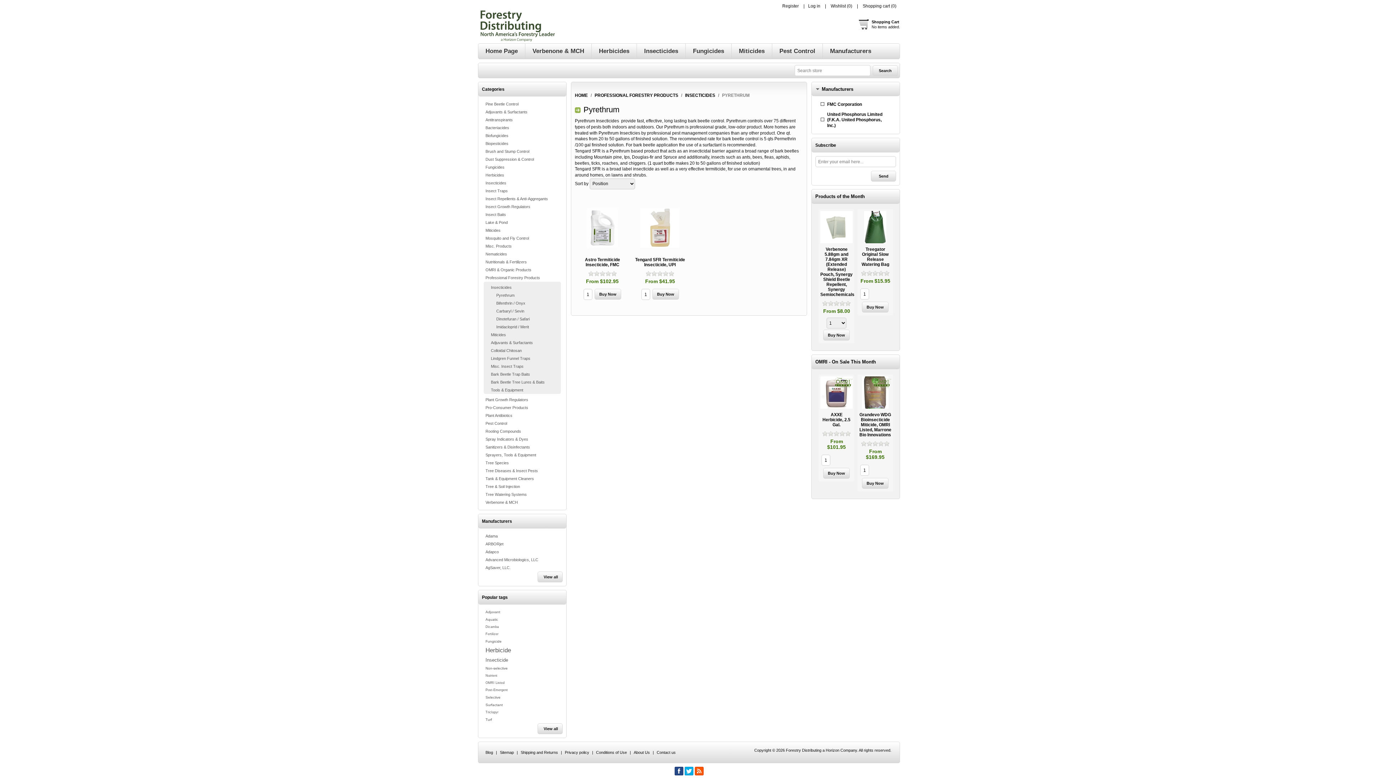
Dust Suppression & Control (510, 159)
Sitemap (507, 752)
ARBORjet (494, 544)
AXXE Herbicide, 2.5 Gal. (836, 419)
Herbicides (495, 175)
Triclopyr (492, 712)
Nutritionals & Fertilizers (506, 262)
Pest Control (496, 423)
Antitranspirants (499, 120)
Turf (489, 720)
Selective (493, 697)
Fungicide (494, 641)
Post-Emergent (497, 690)
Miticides (493, 230)
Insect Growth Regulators (508, 207)
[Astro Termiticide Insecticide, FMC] (602, 228)
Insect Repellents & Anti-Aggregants (517, 199)
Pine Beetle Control (502, 104)
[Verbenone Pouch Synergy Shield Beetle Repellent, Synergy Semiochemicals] (836, 227)
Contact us (666, 752)
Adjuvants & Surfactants (507, 112)
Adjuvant (493, 612)
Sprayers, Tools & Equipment (511, 455)
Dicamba (492, 627)
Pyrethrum (505, 295)
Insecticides (496, 183)
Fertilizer (492, 634)
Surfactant (494, 705)
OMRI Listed (495, 683)
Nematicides (496, 254)
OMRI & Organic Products (508, 270)
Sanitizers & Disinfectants (508, 447)
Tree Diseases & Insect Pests (512, 471)
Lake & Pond (497, 222)
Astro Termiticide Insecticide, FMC (602, 262)
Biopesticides (497, 143)
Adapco (492, 552)
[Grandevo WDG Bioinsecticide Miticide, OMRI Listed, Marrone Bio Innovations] (875, 392)
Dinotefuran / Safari (513, 319)
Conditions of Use (611, 752)
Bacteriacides (497, 128)
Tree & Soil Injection (503, 486)
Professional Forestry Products (513, 278)
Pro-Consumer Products (507, 407)
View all (551, 577)
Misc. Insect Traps (507, 366)
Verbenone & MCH (502, 502)
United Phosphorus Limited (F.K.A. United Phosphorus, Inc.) (854, 120)
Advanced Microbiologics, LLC (512, 560)
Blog (489, 752)
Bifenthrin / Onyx (510, 303)
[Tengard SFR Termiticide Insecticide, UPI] (660, 228)
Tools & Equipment (507, 390)
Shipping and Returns (539, 752)
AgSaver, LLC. (498, 567)
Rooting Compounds (503, 431)
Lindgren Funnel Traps (510, 358)
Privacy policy (577, 752)
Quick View (836, 276)
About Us (642, 752)
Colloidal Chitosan (506, 350)
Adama (492, 536)
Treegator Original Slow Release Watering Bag (875, 257)
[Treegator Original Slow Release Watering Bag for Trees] (875, 227)
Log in (814, 6)
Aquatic (492, 619)
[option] (836, 277)
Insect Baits (496, 214)
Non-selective (497, 668)
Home (581, 95)
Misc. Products (499, 246)
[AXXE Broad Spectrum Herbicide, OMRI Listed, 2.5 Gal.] (836, 392)
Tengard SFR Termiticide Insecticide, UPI (660, 262)
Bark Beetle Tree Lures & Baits (518, 382)
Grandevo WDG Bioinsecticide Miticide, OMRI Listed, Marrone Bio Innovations (875, 424)
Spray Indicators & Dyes (507, 439)
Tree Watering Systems (506, 494)
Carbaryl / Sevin (510, 311)
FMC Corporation (844, 104)
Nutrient (491, 675)
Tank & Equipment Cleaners (510, 478)
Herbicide (498, 650)
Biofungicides (497, 135)
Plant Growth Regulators (507, 400)
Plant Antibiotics (499, 415)
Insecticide (497, 660)
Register (790, 6)
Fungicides (495, 167)
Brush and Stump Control (507, 151)
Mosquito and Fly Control (507, 238)
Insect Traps (497, 191)
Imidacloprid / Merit (512, 327)
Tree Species (497, 463)
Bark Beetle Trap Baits (510, 374)
